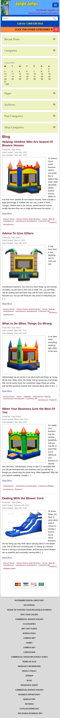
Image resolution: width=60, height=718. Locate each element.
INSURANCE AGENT (29, 685)
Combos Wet (29, 638)
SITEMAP (29, 676)
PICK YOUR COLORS (29, 615)
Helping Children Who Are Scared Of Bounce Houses (27, 143)
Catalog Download (29, 709)
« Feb (6, 84)
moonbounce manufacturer (26, 221)
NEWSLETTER (29, 699)
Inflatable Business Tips (30, 713)
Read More (7, 213)
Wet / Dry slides (29, 629)
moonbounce (8, 221)
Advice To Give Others (17, 233)
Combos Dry (29, 648)
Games (29, 643)
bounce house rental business (28, 219)
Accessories (29, 624)
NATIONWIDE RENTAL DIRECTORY (29, 600)
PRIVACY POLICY (29, 671)
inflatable (27, 397)
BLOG (29, 680)
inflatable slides (9, 569)
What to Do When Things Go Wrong (27, 323)
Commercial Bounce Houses (29, 619)
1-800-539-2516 (34, 23)
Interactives (29, 633)
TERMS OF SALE (29, 662)
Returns (29, 704)
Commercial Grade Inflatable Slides (29, 657)
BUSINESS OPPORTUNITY (29, 695)
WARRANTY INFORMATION (29, 666)
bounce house (9, 219)
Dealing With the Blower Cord (22, 498)
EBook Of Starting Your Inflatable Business (29, 610)
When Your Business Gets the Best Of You (28, 410)
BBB (11, 582)
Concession (29, 652)
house (45, 219)
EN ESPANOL (29, 605)
